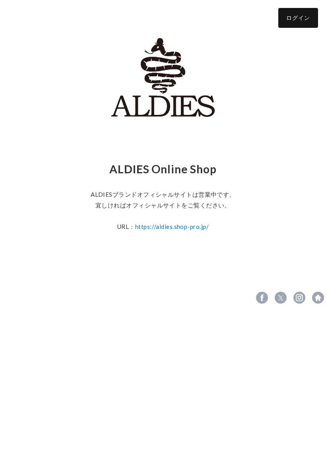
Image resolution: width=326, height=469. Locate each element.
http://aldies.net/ (318, 298)
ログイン (298, 17)
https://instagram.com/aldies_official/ (299, 298)
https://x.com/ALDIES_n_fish (281, 298)
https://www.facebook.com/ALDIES (262, 298)
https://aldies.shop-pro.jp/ (172, 226)
